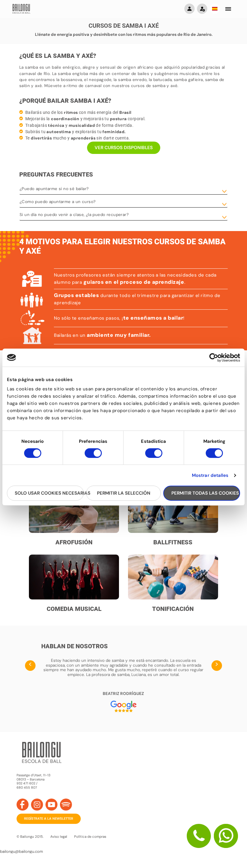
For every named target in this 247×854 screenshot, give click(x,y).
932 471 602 (26, 783)
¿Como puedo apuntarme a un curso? (57, 201)
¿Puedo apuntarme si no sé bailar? (54, 188)
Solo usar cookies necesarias (49, 493)
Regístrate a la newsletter (48, 818)
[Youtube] (51, 805)
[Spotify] (66, 805)
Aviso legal (58, 836)
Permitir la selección (123, 493)
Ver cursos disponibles (124, 148)
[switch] (93, 455)
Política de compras (90, 836)
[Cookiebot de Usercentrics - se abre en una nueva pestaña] (213, 357)
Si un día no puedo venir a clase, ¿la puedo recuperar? (74, 214)
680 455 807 (27, 788)
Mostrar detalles (210, 475)
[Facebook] (23, 805)
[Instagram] (37, 805)
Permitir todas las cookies (205, 493)
